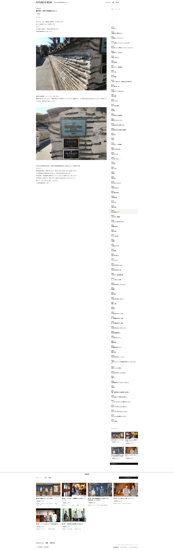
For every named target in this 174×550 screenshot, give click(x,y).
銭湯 (42, 503)
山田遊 (102, 505)
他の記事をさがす (114, 463)
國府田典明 (105, 505)
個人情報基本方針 (116, 547)
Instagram (46, 546)
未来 (49, 503)
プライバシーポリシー (123, 547)
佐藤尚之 (77, 505)
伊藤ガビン (56, 503)
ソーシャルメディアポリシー (133, 547)
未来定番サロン (38, 503)
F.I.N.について (108, 2)
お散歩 (39, 17)
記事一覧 (117, 2)
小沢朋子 (98, 505)
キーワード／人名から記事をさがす (126, 477)
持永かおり (125, 503)
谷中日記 (38, 13)
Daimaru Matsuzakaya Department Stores (126, 544)
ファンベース (70, 505)
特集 (113, 2)
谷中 (37, 17)
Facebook (40, 546)
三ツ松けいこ (129, 503)
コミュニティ (46, 503)
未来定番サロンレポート (130, 443)
